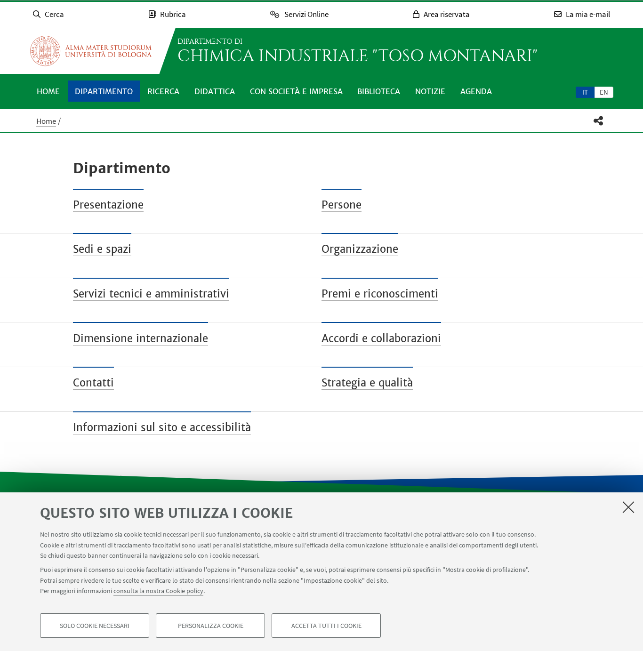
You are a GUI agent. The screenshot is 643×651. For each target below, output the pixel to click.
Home (48, 91)
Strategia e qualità (367, 382)
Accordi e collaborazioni (381, 338)
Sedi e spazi (102, 249)
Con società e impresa (296, 91)
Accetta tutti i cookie (326, 625)
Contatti (93, 382)
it (585, 92)
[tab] (585, 91)
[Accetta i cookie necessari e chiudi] (628, 506)
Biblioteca (378, 91)
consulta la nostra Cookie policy (158, 591)
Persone (342, 204)
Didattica (214, 91)
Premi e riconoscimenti (380, 293)
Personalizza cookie (210, 625)
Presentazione (108, 204)
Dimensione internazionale (140, 338)
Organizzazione (360, 249)
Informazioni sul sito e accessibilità (162, 427)
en (604, 92)
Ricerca (163, 91)
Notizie (430, 91)
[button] (598, 121)
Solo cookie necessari (94, 625)
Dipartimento (104, 91)
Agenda (476, 91)
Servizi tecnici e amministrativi (151, 293)
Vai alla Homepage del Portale (91, 51)
